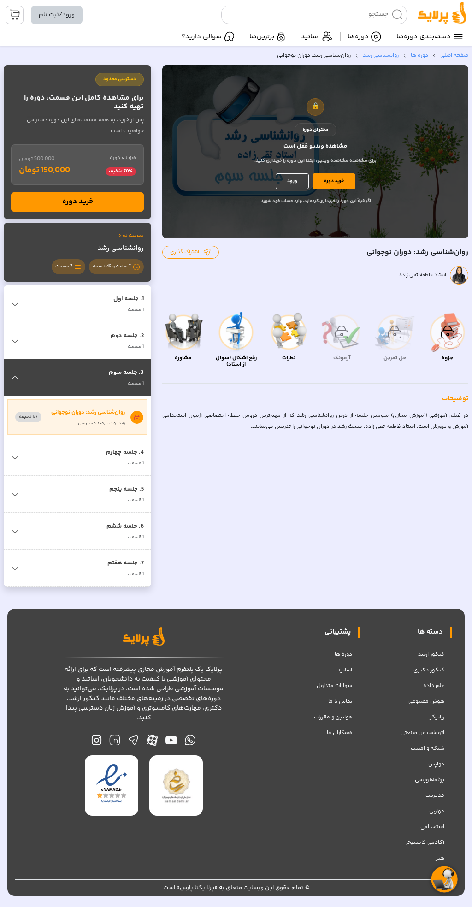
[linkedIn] (114, 743)
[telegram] (133, 743)
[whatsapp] (190, 743)
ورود (292, 181)
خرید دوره (334, 181)
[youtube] (171, 743)
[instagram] (96, 743)
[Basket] (15, 15)
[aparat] (152, 743)
